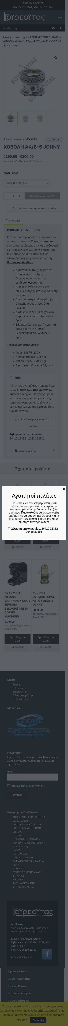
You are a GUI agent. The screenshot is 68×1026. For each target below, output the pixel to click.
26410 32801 (34, 531)
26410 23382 (49, 528)
